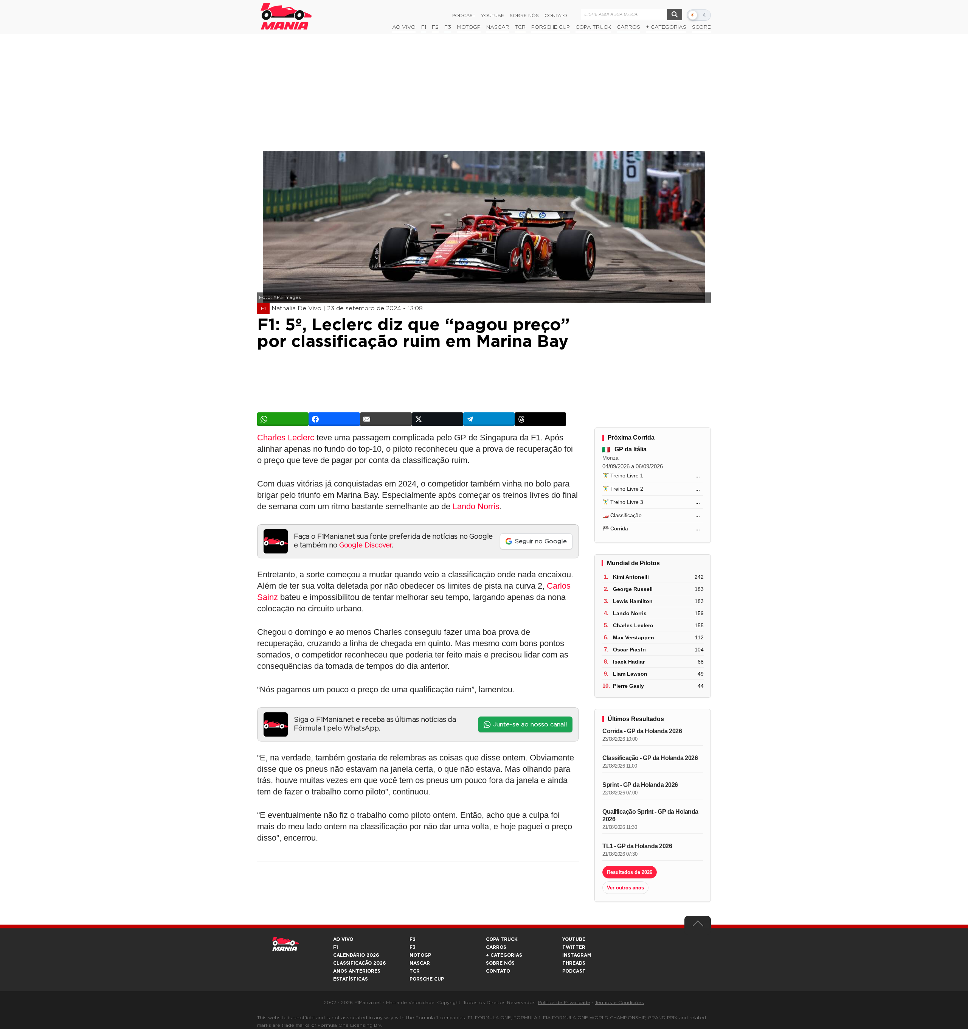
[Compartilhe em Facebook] (334, 419)
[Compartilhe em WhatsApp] (283, 419)
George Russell (633, 589)
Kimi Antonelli (631, 577)
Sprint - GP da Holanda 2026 (640, 785)
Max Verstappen (633, 637)
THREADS (573, 963)
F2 (435, 27)
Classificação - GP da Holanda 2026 (650, 758)
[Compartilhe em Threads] (540, 419)
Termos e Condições (619, 1002)
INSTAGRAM (576, 955)
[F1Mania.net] (286, 16)
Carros (628, 27)
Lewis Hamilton (633, 601)
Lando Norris (476, 506)
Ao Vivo (404, 27)
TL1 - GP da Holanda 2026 (637, 846)
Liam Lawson (630, 674)
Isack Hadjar (629, 662)
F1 (423, 27)
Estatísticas (350, 979)
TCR (520, 27)
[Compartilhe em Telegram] (489, 419)
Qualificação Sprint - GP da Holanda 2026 (650, 815)
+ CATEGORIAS (666, 27)
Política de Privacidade (564, 1002)
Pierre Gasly (628, 686)
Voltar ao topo (697, 925)
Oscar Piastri (629, 650)
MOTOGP (420, 955)
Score (701, 27)
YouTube (492, 15)
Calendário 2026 (356, 955)
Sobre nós (524, 15)
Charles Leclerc (285, 437)
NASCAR (497, 27)
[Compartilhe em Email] (385, 419)
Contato (555, 15)
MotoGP (469, 27)
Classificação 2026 (359, 963)
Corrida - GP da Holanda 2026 (642, 731)
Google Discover (365, 545)
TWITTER (573, 947)
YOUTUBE (573, 939)
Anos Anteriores (356, 971)
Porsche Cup (550, 27)
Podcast (463, 15)
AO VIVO (343, 939)
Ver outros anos (625, 888)
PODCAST (574, 971)
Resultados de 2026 (629, 872)
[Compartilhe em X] (437, 419)
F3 (447, 27)
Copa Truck (593, 27)
